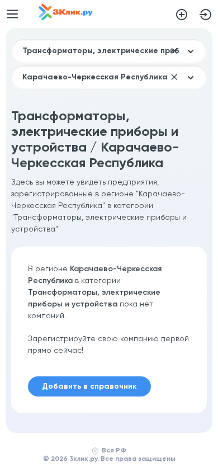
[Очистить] (174, 51)
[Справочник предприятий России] (65, 18)
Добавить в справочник (181, 14)
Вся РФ (114, 450)
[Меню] (12, 14)
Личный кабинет (205, 14)
